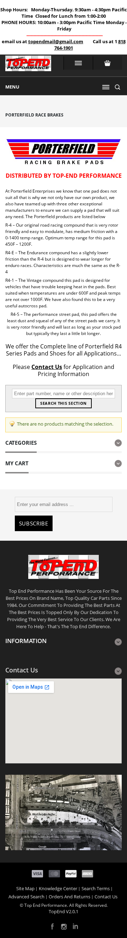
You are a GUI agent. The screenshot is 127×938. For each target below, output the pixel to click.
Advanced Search (26, 896)
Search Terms (95, 888)
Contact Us (46, 367)
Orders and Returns (69, 896)
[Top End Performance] (28, 65)
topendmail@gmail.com (55, 41)
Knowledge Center (58, 888)
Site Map (25, 888)
